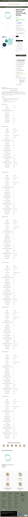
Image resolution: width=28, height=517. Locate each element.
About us (9, 495)
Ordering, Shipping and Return (10, 497)
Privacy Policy (10, 506)
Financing (9, 505)
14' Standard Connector (20, 45)
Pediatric (24, 36)
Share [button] (17, 57)
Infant (20, 36)
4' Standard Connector (19, 42)
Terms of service (10, 507)
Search (15, 495)
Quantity (17, 51)
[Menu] (2, 4)
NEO (17, 36)
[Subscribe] (25, 498)
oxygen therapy (20, 84)
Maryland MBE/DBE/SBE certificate (17, 503)
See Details (7, 489)
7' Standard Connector (19, 40)
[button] (23, 4)
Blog (15, 505)
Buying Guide (16, 496)
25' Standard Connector (20, 48)
